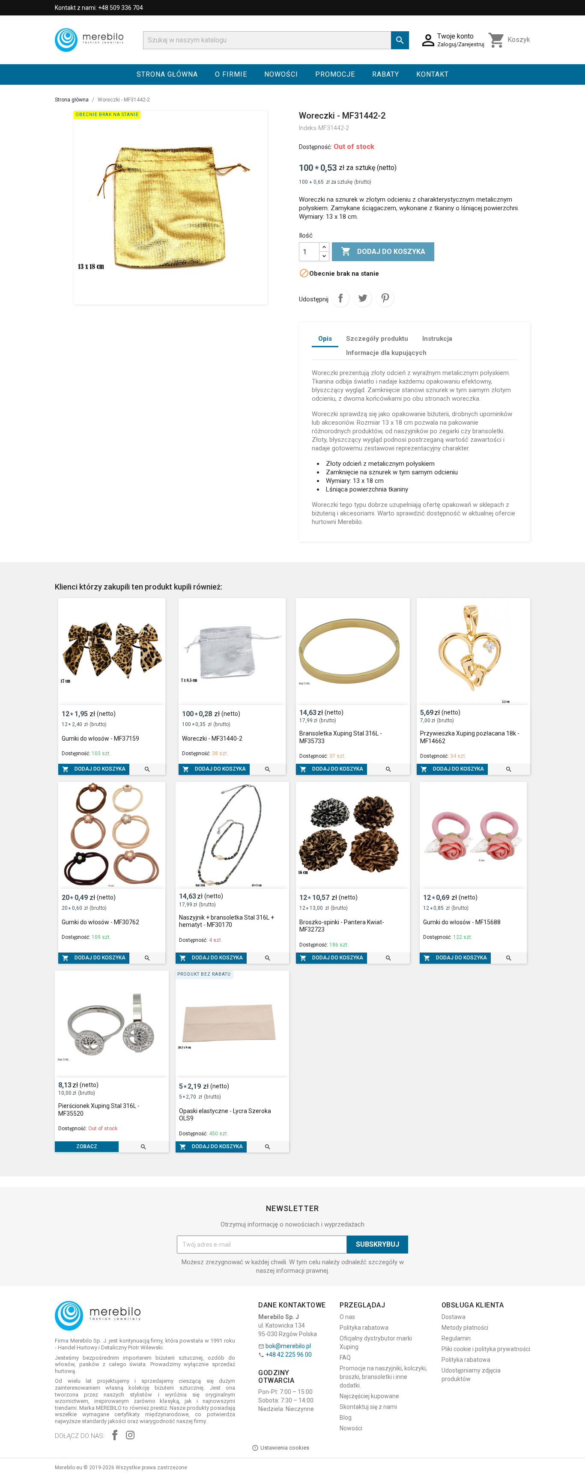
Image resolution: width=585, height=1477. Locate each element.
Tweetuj (362, 298)
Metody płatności (465, 1327)
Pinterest (385, 298)
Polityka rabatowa (364, 1327)
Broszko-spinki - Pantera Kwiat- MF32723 (341, 926)
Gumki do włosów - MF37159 (100, 738)
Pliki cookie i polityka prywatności (486, 1349)
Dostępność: (315, 146)
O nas (347, 1316)
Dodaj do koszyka (383, 251)
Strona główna (167, 74)
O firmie (231, 74)
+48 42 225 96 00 (289, 1354)
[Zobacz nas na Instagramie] (130, 1436)
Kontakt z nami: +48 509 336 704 (99, 7)
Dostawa (454, 1316)
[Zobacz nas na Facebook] (115, 1436)
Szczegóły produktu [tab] (377, 338)
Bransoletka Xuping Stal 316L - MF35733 (340, 737)
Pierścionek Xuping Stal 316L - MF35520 (99, 1109)
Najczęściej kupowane (369, 1396)
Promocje (335, 74)
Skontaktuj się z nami (368, 1406)
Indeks (307, 128)
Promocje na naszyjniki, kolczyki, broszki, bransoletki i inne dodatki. (383, 1377)
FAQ (345, 1357)
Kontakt (432, 74)
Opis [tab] (325, 338)
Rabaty (385, 74)
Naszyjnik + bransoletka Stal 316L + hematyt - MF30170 (226, 921)
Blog (346, 1417)
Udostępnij (340, 298)
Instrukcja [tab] (437, 338)
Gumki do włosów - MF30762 (100, 922)
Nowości (281, 74)
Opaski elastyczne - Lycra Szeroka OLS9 (225, 1115)
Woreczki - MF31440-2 (212, 738)
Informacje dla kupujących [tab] (386, 353)
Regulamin (456, 1338)
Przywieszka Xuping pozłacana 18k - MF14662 (469, 737)
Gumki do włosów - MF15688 (462, 922)
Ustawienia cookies (284, 1447)
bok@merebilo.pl (288, 1346)
